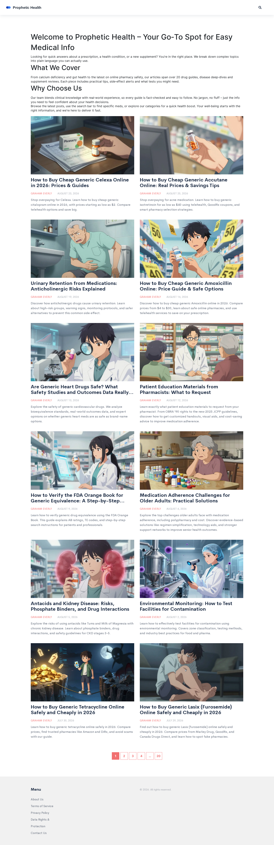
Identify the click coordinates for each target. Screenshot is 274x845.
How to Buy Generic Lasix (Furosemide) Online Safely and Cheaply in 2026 (186, 709)
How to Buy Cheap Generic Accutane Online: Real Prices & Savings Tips (183, 182)
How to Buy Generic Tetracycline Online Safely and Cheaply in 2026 (77, 709)
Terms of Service (42, 806)
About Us (37, 799)
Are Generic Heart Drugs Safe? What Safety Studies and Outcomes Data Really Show (80, 389)
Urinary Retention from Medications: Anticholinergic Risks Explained (74, 286)
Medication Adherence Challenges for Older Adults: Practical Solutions (185, 498)
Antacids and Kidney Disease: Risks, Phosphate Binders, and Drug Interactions (80, 606)
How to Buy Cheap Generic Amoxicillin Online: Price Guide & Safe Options (186, 286)
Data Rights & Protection (40, 823)
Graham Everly (41, 193)
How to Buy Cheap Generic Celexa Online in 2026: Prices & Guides (80, 182)
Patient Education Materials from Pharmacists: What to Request (179, 389)
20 (158, 756)
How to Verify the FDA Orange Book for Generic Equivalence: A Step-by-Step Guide (77, 498)
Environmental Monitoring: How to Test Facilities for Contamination (186, 606)
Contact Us (39, 833)
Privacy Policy (40, 813)
